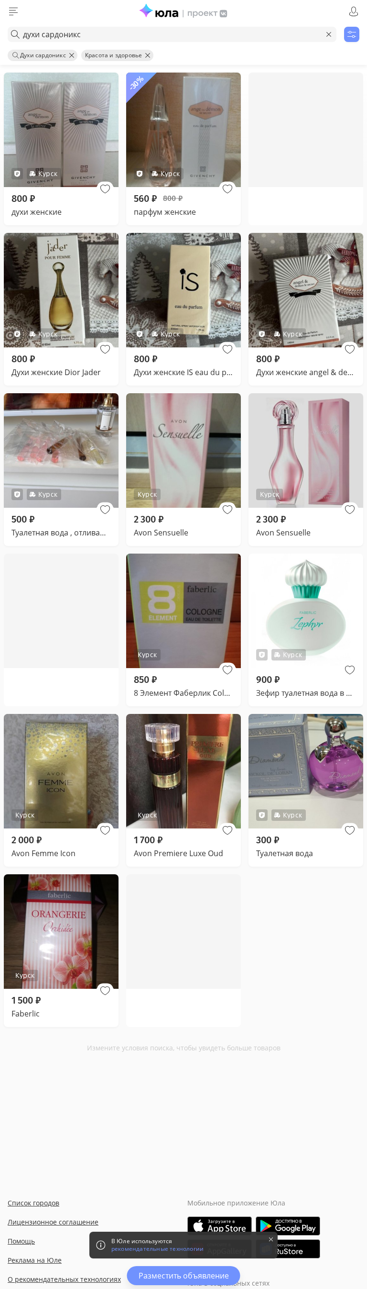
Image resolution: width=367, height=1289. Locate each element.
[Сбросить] (328, 34)
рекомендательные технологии (157, 1249)
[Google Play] (288, 1226)
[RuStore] (288, 1248)
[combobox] (172, 34)
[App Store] (219, 1226)
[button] (105, 189)
